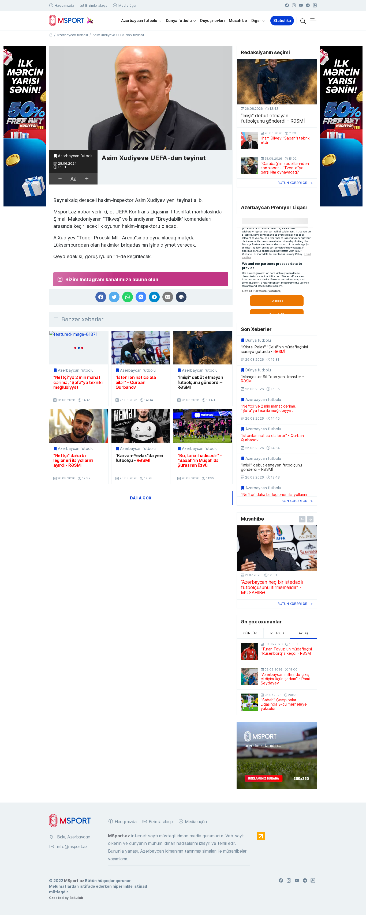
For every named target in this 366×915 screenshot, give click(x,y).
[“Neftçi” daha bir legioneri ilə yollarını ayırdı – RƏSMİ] (78, 425)
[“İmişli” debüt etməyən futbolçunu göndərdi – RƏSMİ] (202, 347)
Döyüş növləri (212, 20)
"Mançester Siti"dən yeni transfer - (272, 379)
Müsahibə (238, 20)
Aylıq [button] (303, 633)
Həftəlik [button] (277, 633)
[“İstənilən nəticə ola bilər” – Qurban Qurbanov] (140, 347)
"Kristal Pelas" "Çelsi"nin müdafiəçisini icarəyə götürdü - (274, 349)
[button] (303, 20)
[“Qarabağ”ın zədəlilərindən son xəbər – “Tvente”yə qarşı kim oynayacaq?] (249, 165)
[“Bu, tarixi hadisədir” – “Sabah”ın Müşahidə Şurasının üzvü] (202, 425)
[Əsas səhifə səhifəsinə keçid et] (51, 34)
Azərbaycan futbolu (139, 20)
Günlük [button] (250, 633)
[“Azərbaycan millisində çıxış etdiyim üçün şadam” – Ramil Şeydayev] (249, 676)
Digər (256, 20)
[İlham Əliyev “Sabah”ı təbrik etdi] (249, 140)
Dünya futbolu (179, 20)
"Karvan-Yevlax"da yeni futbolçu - (139, 458)
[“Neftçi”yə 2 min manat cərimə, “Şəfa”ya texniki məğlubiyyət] (78, 347)
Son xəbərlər (294, 501)
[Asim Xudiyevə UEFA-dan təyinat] (140, 98)
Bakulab (76, 897)
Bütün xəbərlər (292, 182)
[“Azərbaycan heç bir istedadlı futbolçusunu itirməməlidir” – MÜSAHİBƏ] (277, 548)
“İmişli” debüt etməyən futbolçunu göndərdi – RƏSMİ (200, 382)
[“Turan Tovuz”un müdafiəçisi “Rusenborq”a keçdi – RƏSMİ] (249, 651)
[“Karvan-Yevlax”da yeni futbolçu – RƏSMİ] (140, 425)
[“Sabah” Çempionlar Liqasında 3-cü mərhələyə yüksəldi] (249, 702)
